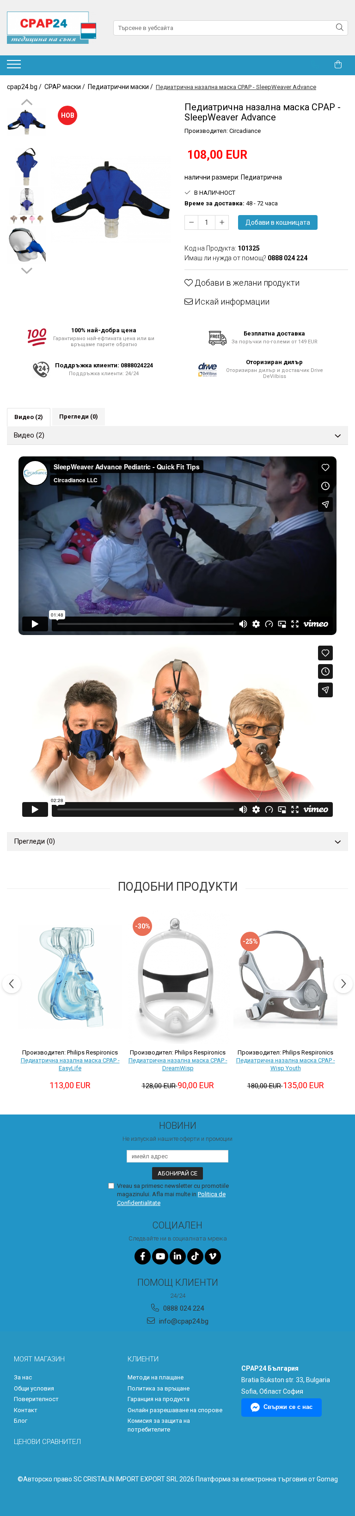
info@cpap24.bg (182, 1321)
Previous (26, 103)
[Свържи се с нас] (315, 64)
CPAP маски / (65, 86)
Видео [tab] (28, 416)
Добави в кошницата (277, 222)
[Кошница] (338, 64)
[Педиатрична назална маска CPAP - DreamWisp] (178, 977)
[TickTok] (195, 1256)
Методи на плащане (156, 1377)
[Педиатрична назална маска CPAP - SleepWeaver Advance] (111, 199)
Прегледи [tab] (78, 416)
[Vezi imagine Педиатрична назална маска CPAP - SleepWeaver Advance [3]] (26, 245)
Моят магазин (39, 1359)
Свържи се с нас (287, 1406)
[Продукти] (15, 67)
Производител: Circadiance (222, 130)
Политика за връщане (159, 1388)
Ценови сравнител (47, 1442)
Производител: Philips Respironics (70, 1052)
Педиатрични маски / (121, 86)
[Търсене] (339, 28)
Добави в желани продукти (246, 283)
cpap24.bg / (25, 86)
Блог (20, 1420)
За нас (23, 1377)
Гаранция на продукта (159, 1399)
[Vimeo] (213, 1256)
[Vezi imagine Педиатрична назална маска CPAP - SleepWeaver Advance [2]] (26, 206)
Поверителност (36, 1399)
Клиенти (143, 1359)
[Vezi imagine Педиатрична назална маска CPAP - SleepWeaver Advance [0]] (26, 122)
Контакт (25, 1410)
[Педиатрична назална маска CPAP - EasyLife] (70, 977)
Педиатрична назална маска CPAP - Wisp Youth (285, 1064)
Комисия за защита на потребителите (159, 1425)
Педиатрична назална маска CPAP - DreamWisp (178, 1064)
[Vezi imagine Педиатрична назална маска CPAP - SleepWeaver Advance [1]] (26, 167)
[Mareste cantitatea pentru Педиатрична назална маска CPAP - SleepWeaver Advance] (222, 222)
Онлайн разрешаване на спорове (175, 1410)
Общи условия (34, 1388)
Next (26, 269)
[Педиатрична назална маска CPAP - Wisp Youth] (285, 977)
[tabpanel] (111, 199)
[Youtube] (160, 1256)
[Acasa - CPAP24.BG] (53, 28)
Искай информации (231, 301)
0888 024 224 (182, 1308)
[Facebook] (143, 1256)
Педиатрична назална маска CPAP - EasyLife (70, 1064)
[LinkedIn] (178, 1256)
